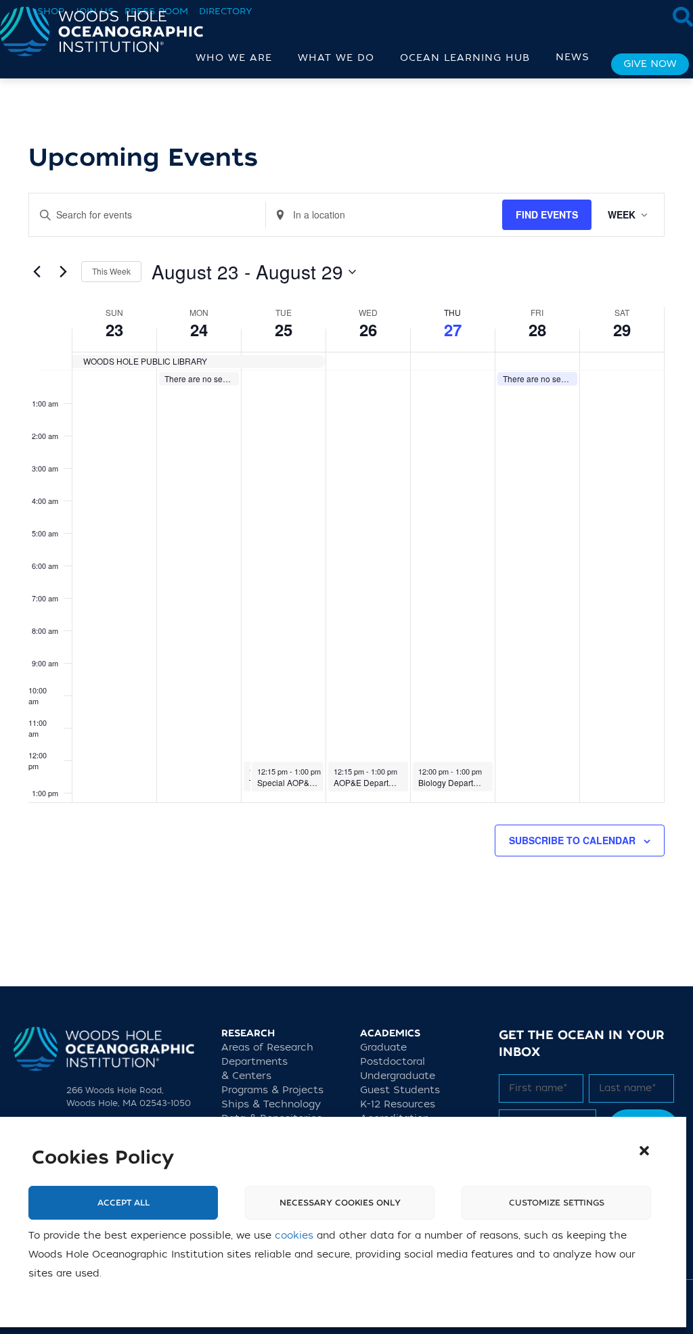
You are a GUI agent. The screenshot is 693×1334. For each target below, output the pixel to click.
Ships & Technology (271, 1104)
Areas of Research (267, 1047)
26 (368, 329)
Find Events (547, 214)
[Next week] (63, 272)
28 (537, 329)
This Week (111, 271)
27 (453, 329)
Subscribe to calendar (572, 840)
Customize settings (556, 1202)
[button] (644, 1150)
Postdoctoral (392, 1061)
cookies (294, 1235)
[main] (346, 532)
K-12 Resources (397, 1104)
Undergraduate (397, 1076)
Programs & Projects (272, 1090)
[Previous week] (36, 272)
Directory (225, 11)
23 (114, 329)
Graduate (383, 1047)
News (572, 57)
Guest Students (400, 1090)
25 (283, 329)
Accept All (123, 1202)
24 (199, 329)
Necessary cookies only (340, 1202)
